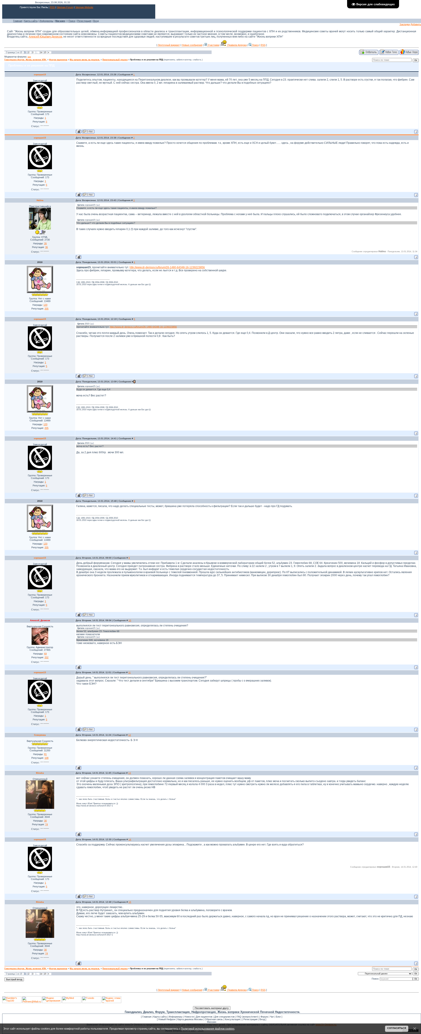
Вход (96, 21)
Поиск (71, 21)
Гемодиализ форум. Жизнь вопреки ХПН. (25, 60)
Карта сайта (30, 21)
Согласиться (396, 1028)
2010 (40, 262)
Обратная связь (214, 1019)
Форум (264, 1016)
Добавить (415, 24)
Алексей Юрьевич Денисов (45, 36)
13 (129, 773)
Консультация (232, 1019)
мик (29, 57)
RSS (52, 7)
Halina (40, 200)
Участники (213, 45)
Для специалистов (224, 1016)
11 (129, 672)
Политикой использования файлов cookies (207, 1028)
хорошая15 (40, 74)
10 (129, 620)
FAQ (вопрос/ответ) (248, 1016)
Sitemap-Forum (65, 7)
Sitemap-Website (84, 7)
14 (41, 52)
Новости (189, 1016)
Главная (17, 21)
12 (129, 735)
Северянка (40, 735)
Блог (278, 1016)
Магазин (211, 1022)
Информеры (46, 21)
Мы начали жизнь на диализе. (85, 60)
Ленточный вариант (169, 45)
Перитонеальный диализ (115, 60)
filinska (40, 773)
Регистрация (84, 21)
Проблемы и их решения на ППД (146, 60)
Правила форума (237, 45)
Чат (272, 1016)
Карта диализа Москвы (190, 1019)
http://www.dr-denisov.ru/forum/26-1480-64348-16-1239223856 (167, 267)
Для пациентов (204, 1016)
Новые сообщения (192, 45)
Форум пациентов (58, 60)
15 (45, 52)
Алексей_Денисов (40, 620)
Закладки (405, 24)
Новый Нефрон (166, 1019)
